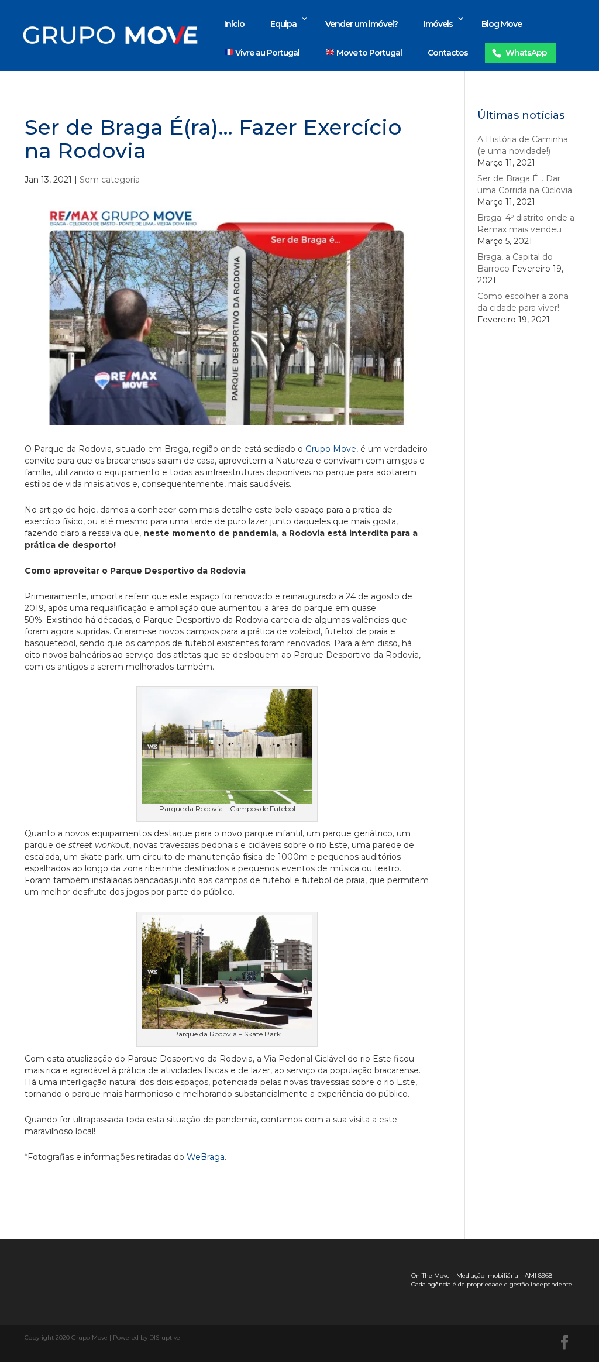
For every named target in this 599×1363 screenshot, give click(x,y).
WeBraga (206, 1157)
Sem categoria (110, 179)
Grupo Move (330, 449)
